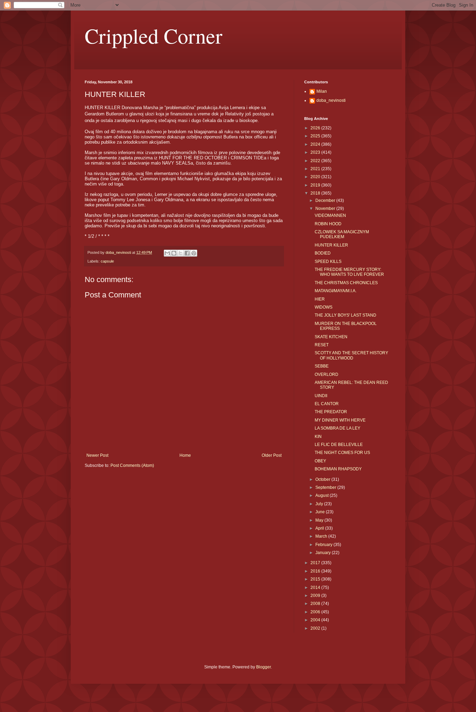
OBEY (320, 461)
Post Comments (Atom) (132, 465)
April (320, 528)
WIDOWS (323, 307)
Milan (321, 91)
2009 (315, 595)
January (323, 552)
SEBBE (322, 366)
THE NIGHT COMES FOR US (342, 452)
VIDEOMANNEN (330, 215)
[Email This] (167, 253)
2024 (315, 144)
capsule (107, 261)
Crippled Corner (153, 36)
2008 (315, 603)
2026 (315, 128)
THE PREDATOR (331, 411)
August (322, 495)
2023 (315, 152)
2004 (315, 620)
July (319, 503)
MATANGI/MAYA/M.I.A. (335, 290)
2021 (315, 168)
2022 (315, 160)
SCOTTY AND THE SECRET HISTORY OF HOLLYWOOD (351, 355)
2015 (315, 579)
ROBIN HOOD (328, 223)
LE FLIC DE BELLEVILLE (339, 444)
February (324, 544)
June (320, 511)
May (319, 520)
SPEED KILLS (328, 261)
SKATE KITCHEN (331, 336)
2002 (315, 628)
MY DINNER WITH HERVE (340, 420)
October (323, 479)
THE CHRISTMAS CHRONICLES (346, 282)
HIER (320, 299)
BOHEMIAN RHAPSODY (338, 469)
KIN (318, 436)
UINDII (321, 395)
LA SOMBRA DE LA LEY (337, 428)
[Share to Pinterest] (193, 253)
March (321, 536)
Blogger (263, 667)
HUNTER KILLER (331, 245)
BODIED (323, 253)
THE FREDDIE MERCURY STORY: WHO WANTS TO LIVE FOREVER (349, 272)
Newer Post (97, 455)
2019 (315, 185)
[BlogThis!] (173, 253)
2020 (315, 176)
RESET (322, 344)
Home (185, 455)
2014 (315, 587)
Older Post (272, 455)
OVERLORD (326, 374)
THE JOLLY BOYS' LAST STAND (345, 315)
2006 (315, 611)
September (326, 487)
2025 (315, 136)
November (325, 208)
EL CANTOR (327, 403)
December (325, 200)
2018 (315, 193)
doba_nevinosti (331, 100)
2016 (315, 571)
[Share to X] (180, 253)
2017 (315, 562)
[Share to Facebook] (187, 253)
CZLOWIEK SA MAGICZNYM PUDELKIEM (342, 234)
